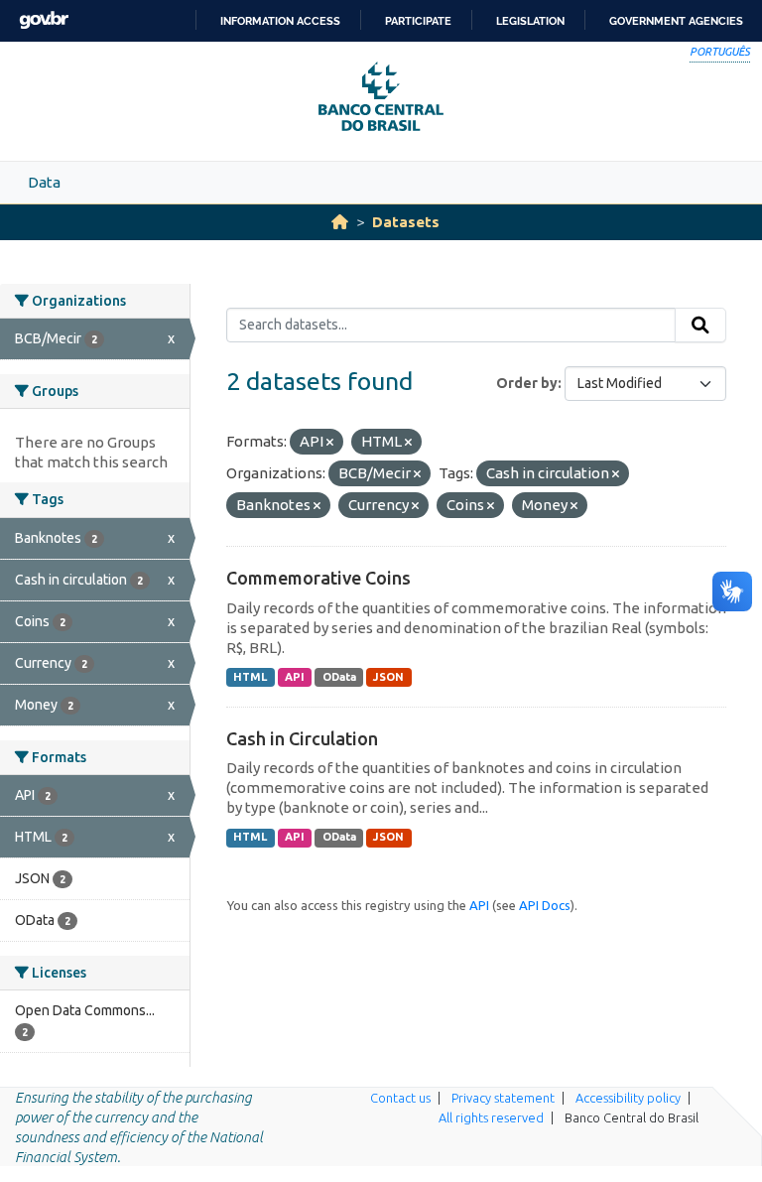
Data (44, 182)
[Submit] (700, 325)
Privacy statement (503, 1098)
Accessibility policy (628, 1098)
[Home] (339, 221)
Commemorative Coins (318, 578)
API (295, 677)
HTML (250, 677)
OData (339, 677)
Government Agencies (676, 21)
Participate (418, 21)
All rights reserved (491, 1117)
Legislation (530, 21)
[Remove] (329, 443)
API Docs (545, 905)
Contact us (400, 1098)
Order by (527, 383)
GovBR (43, 20)
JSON (388, 677)
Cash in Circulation (302, 738)
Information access (280, 21)
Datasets (406, 221)
